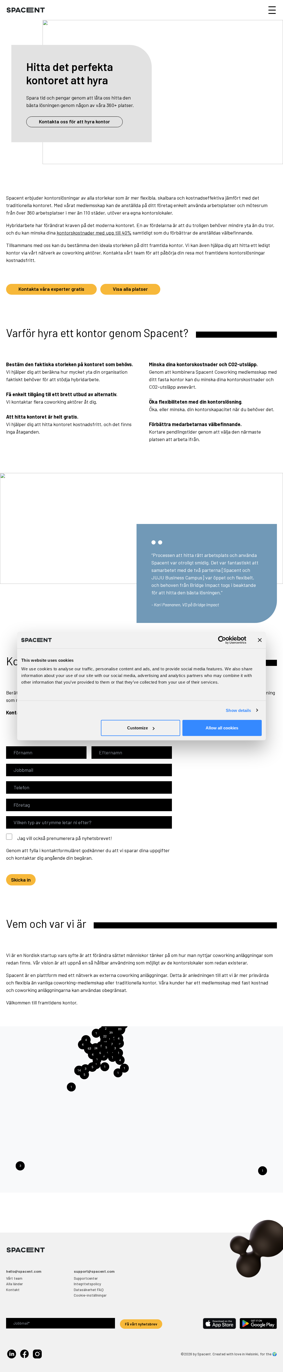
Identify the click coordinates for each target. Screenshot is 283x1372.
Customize (137, 728)
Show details (238, 710)
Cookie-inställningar (90, 1295)
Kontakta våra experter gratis (51, 289)
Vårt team (14, 1278)
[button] (105, 1036)
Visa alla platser (130, 289)
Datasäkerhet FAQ (89, 1289)
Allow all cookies (222, 728)
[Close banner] (260, 640)
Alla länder (14, 1283)
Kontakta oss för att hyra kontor (74, 121)
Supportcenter (86, 1278)
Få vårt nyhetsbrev (141, 1324)
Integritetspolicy (87, 1283)
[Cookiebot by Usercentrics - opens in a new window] (222, 640)
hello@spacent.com (23, 1271)
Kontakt (13, 1289)
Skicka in (21, 880)
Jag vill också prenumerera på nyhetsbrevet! (64, 838)
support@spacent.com (94, 1271)
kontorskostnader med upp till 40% (94, 233)
